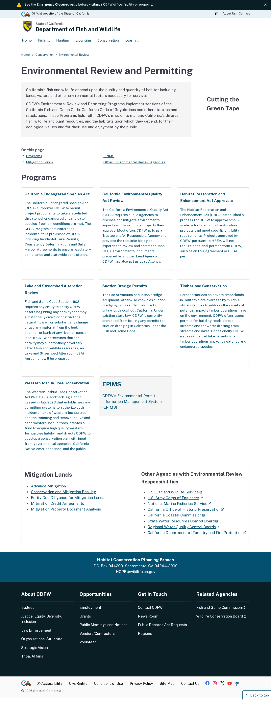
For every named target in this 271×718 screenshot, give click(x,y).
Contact (244, 13)
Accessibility (51, 683)
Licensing (83, 40)
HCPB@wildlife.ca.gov (135, 571)
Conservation (108, 40)
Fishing (44, 40)
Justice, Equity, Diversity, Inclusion (41, 619)
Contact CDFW (150, 607)
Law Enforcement (36, 630)
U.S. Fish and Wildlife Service (175, 492)
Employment (90, 607)
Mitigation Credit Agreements (57, 503)
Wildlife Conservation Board (223, 616)
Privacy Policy (141, 683)
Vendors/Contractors (97, 633)
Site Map (167, 683)
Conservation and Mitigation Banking (63, 492)
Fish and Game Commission (223, 607)
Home (27, 40)
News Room (148, 616)
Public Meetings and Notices (103, 625)
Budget (27, 607)
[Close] (265, 5)
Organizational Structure (41, 639)
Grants (85, 616)
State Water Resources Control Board (183, 521)
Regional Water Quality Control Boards (183, 527)
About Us (229, 13)
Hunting (62, 40)
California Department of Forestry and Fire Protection (197, 532)
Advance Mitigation (48, 486)
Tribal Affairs (32, 656)
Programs (34, 156)
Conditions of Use (108, 683)
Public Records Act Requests (162, 625)
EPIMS (108, 156)
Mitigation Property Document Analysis (66, 509)
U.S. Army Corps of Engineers (175, 498)
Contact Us (190, 683)
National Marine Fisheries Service (179, 503)
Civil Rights (78, 683)
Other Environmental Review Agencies (134, 162)
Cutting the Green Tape (223, 104)
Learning (132, 40)
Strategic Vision (34, 648)
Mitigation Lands (39, 162)
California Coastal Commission (176, 515)
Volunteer (88, 642)
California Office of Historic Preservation (186, 509)
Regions (145, 633)
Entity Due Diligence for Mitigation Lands (67, 497)
